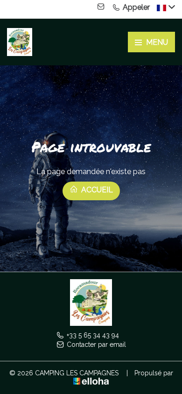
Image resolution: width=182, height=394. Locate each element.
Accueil (96, 189)
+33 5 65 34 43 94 (93, 335)
